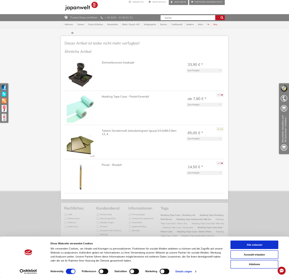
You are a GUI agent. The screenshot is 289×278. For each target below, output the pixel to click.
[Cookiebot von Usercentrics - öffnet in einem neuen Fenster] (28, 271)
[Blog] (4, 117)
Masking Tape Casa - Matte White (194, 231)
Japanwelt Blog (138, 226)
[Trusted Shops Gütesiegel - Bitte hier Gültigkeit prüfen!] (66, 17)
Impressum (72, 226)
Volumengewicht (107, 218)
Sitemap (135, 230)
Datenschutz (73, 218)
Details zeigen (183, 271)
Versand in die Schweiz (110, 230)
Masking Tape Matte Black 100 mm (197, 235)
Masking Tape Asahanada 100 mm (194, 219)
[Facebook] (4, 87)
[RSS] (4, 100)
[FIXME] (284, 133)
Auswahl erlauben (254, 254)
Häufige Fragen (106, 222)
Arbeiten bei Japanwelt (142, 218)
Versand (103, 226)
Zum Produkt (193, 70)
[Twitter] (4, 94)
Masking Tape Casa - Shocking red (178, 215)
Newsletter (136, 222)
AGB (69, 214)
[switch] (103, 271)
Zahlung (103, 234)
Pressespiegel (138, 214)
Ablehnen (254, 264)
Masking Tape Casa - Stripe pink (178, 227)
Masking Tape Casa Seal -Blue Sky (208, 223)
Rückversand (105, 214)
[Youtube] (4, 108)
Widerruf (71, 222)
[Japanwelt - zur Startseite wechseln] (81, 6)
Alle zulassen (254, 244)
